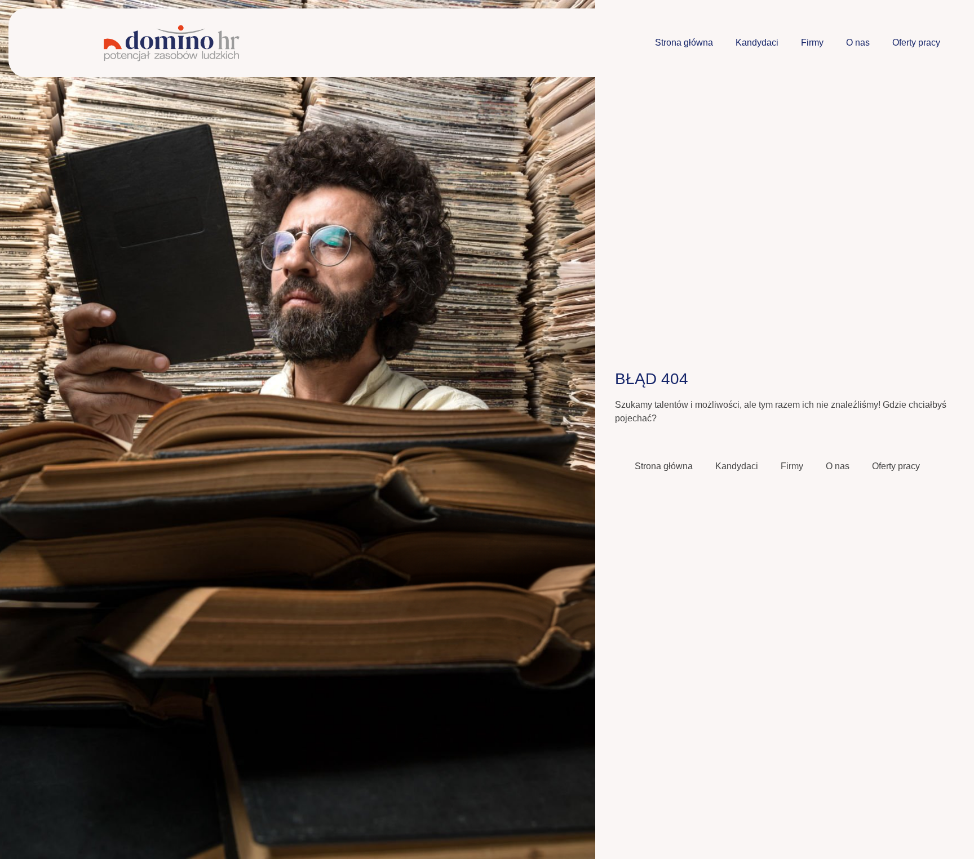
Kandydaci (757, 42)
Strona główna (684, 42)
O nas (858, 42)
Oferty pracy (916, 42)
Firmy (812, 42)
